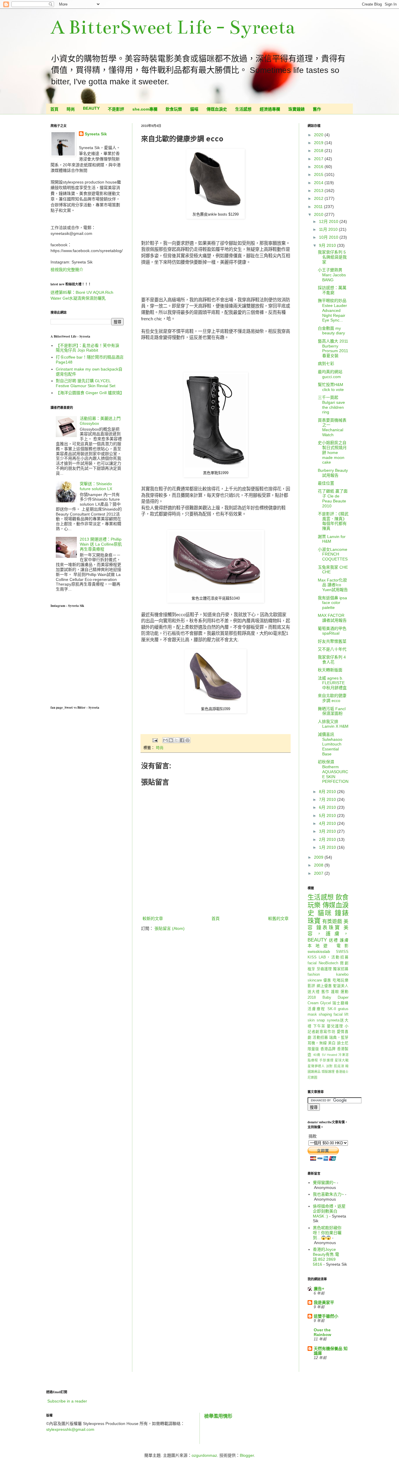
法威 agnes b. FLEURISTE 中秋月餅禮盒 (332, 683)
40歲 (316, 1054)
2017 (319, 158)
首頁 (54, 109)
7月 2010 (328, 799)
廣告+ (319, 1288)
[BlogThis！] (171, 740)
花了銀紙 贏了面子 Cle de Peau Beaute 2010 (333, 498)
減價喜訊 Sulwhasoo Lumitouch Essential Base (330, 744)
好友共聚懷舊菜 (332, 641)
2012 (319, 198)
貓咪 (325, 913)
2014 (319, 182)
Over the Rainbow (322, 1332)
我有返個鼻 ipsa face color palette (332, 602)
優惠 (327, 980)
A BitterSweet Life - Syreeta (173, 27)
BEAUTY (91, 108)
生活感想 (243, 109)
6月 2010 (328, 807)
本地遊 (320, 945)
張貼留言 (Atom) (170, 928)
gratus (343, 1009)
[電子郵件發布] (155, 740)
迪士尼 (342, 1043)
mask (312, 1014)
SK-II (331, 1009)
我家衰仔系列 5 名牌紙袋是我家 (332, 257)
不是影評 (116, 109)
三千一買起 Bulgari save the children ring (331, 404)
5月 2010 (328, 815)
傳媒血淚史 (217, 109)
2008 (319, 865)
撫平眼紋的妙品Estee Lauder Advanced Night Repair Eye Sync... (332, 310)
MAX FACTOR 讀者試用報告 (332, 618)
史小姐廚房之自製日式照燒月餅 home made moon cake (332, 452)
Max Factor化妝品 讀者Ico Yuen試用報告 (333, 585)
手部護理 (326, 1060)
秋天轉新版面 (330, 670)
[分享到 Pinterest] (187, 740)
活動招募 (320, 1037)
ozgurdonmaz (204, 1455)
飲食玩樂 (174, 109)
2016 (319, 166)
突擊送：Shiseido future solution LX (96, 486)
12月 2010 (329, 221)
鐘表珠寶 (328, 927)
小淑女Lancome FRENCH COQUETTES (333, 554)
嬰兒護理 (335, 1026)
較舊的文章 (278, 918)
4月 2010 (328, 823)
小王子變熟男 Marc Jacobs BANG (332, 275)
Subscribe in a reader (67, 1401)
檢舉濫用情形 (218, 1416)
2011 (319, 206)
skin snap (316, 1020)
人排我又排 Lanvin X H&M (333, 724)
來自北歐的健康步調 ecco (332, 698)
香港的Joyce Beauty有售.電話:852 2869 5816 (326, 1256)
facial (312, 963)
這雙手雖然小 (326, 1316)
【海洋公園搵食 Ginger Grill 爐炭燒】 (90, 392)
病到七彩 (326, 363)
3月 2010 (328, 831)
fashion (314, 974)
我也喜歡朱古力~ (328, 1194)
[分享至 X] (176, 740)
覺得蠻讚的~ (324, 1182)
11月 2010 (329, 229)
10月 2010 (329, 237)
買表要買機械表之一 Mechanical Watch (332, 427)
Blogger (247, 1455)
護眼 (335, 992)
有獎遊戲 (332, 921)
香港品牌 (328, 1049)
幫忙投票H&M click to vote (331, 387)
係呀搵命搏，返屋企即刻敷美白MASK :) (329, 1211)
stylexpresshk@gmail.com (70, 1429)
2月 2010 (328, 839)
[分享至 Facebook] (182, 740)
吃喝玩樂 (340, 980)
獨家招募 (340, 969)
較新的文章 (153, 918)
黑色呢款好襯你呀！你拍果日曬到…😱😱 (327, 1232)
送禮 (333, 940)
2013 (319, 190)
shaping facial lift (333, 1014)
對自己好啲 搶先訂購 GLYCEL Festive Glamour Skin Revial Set (85, 383)
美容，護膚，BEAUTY (328, 933)
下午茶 (319, 1026)
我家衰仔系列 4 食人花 (332, 659)
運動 (344, 992)
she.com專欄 (144, 109)
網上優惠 (324, 986)
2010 (319, 214)
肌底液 (339, 1066)
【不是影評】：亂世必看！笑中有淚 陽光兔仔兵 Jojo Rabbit (87, 348)
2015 (319, 174)
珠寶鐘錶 (296, 109)
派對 (329, 1066)
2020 (319, 134)
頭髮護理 (328, 1071)
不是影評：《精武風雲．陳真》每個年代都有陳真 (333, 521)
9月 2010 (328, 245)
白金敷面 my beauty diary (331, 331)
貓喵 (194, 109)
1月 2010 (328, 847)
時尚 (71, 109)
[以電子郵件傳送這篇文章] (165, 740)
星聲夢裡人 (316, 1066)
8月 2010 (328, 791)
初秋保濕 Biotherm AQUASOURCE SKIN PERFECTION (333, 771)
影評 (311, 986)
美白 (332, 1043)
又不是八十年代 (332, 649)
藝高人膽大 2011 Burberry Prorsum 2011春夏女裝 (333, 348)
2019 (319, 142)
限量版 (313, 1049)
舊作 (317, 109)
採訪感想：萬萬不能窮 (332, 290)
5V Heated (329, 1054)
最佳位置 (326, 483)
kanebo (342, 974)
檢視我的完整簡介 (67, 269)
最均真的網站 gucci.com (332, 374)
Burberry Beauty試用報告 (333, 473)
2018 (319, 150)
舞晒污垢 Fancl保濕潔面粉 (332, 711)
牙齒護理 (324, 969)
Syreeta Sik (96, 134)
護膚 (344, 940)
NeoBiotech (328, 963)
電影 (342, 945)
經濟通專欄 (270, 109)
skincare (315, 980)
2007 (319, 873)
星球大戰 (341, 1060)
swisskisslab (319, 951)
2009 (319, 857)
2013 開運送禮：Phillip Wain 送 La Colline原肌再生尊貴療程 (101, 544)
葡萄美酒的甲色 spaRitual (332, 631)
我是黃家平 (324, 1302)
